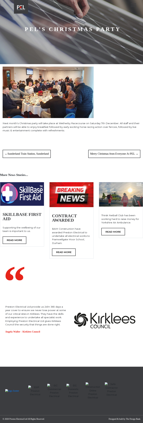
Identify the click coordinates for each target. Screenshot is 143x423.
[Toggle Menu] (133, 5)
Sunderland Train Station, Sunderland (28, 153)
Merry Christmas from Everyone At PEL (112, 153)
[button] (9, 362)
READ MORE (14, 240)
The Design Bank (133, 419)
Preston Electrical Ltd (18, 419)
